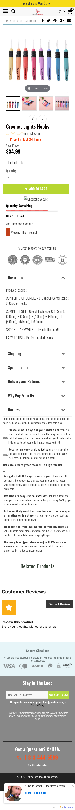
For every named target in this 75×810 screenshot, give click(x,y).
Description (16, 277)
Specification (18, 367)
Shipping (14, 353)
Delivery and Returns (24, 381)
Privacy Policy (37, 705)
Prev (33, 119)
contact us (38, 496)
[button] (24, 134)
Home (6, 21)
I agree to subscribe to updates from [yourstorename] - (39, 704)
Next (43, 119)
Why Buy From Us (21, 395)
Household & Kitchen (24, 21)
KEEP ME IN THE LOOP (58, 694)
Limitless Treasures (34, 776)
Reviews (14, 409)
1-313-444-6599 (40, 757)
